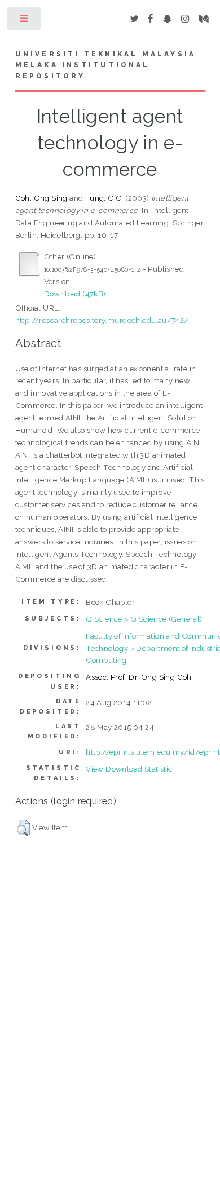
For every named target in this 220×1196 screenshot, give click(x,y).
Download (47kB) (75, 293)
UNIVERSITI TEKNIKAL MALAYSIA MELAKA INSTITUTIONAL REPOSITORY (105, 65)
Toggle (24, 21)
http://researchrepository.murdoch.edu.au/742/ (102, 320)
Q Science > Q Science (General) (144, 618)
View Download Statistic (129, 768)
